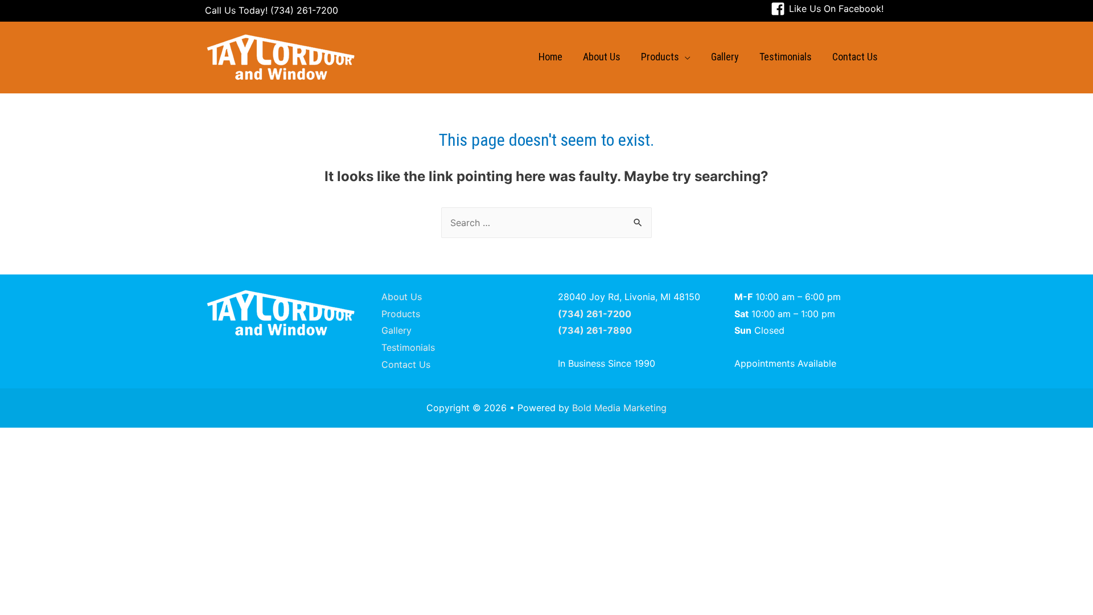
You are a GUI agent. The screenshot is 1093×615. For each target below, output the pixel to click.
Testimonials (408, 347)
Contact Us (405, 364)
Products (400, 313)
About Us (401, 296)
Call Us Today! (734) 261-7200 (271, 10)
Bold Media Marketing (619, 407)
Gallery (396, 330)
